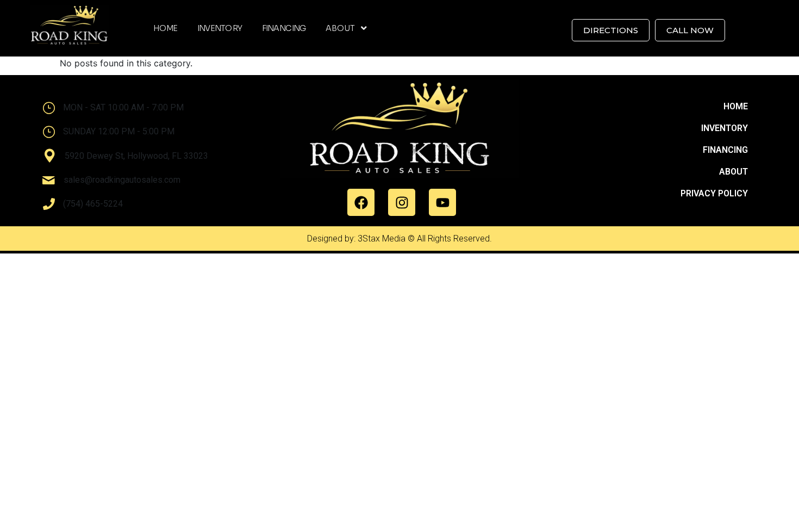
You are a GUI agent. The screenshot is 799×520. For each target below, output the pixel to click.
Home (165, 28)
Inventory (219, 28)
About (340, 28)
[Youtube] (442, 202)
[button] (346, 28)
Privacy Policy (714, 193)
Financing (284, 28)
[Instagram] (401, 202)
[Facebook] (360, 202)
